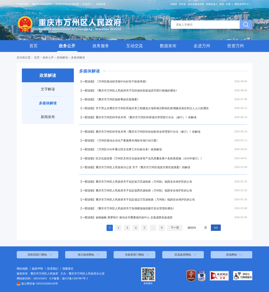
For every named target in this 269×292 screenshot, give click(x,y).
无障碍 (173, 4)
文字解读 (48, 89)
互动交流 (134, 45)
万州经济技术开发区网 (67, 4)
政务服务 (101, 45)
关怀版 (182, 4)
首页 (33, 45)
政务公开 (67, 45)
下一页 (175, 227)
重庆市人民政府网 (41, 4)
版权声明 (37, 268)
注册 (228, 4)
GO (216, 227)
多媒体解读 (78, 57)
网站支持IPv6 (242, 4)
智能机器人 (212, 4)
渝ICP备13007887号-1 (75, 278)
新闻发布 (48, 117)
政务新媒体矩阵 (196, 4)
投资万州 (235, 45)
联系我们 (52, 268)
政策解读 (62, 57)
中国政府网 (23, 4)
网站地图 (22, 268)
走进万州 (202, 45)
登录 (221, 4)
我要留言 (67, 268)
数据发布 (168, 45)
